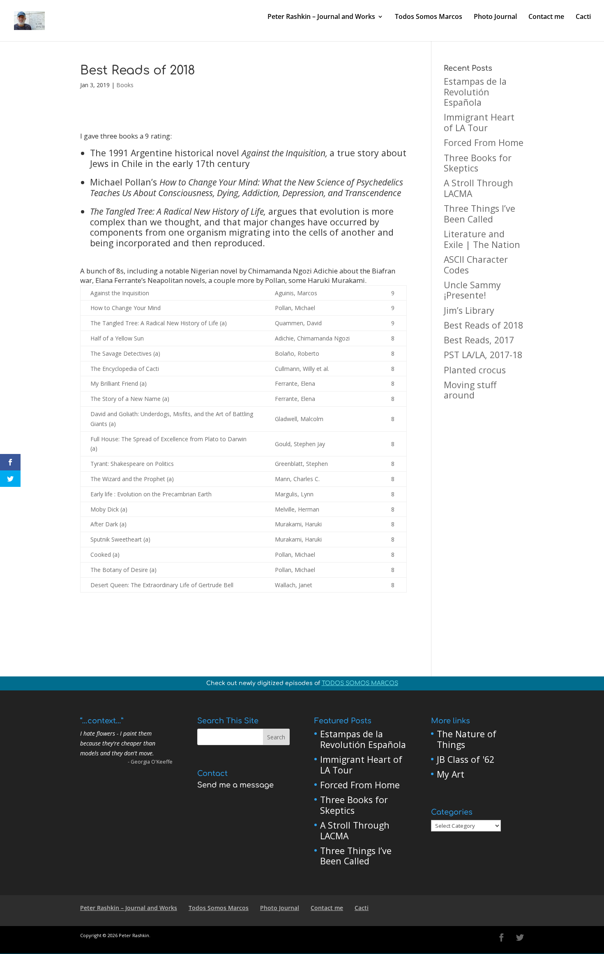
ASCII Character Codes (476, 264)
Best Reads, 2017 (479, 340)
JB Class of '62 (465, 759)
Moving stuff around (470, 390)
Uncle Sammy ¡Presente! (472, 290)
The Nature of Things (466, 739)
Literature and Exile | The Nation (482, 239)
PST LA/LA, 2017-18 (483, 355)
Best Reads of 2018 (483, 325)
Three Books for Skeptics (478, 163)
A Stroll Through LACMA (478, 188)
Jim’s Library (469, 310)
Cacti (583, 17)
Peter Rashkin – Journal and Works (321, 17)
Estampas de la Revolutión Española (475, 91)
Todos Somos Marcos (428, 17)
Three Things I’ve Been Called (479, 213)
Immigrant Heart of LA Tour (479, 122)
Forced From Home (483, 142)
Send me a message (235, 785)
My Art (450, 774)
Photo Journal (495, 17)
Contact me (546, 17)
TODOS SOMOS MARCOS (360, 683)
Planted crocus (475, 370)
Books (125, 85)
